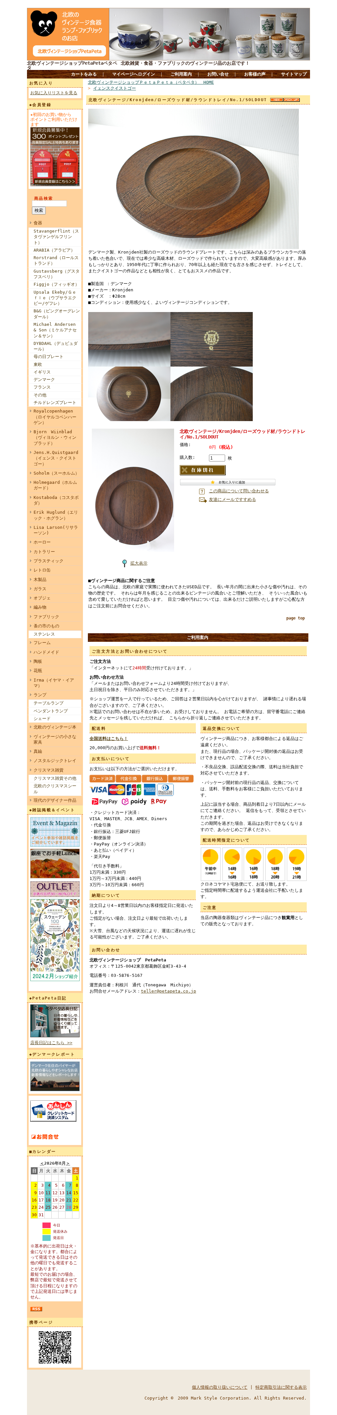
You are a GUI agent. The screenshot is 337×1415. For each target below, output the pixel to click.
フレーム (42, 642)
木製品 (40, 579)
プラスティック (49, 560)
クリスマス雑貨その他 (55, 778)
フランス (42, 387)
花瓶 (38, 670)
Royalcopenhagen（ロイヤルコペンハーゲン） (55, 417)
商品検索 (43, 198)
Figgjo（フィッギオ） (56, 284)
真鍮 (38, 751)
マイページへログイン (133, 74)
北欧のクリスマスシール (55, 788)
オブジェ (42, 597)
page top (295, 618)
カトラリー (44, 551)
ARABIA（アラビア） (54, 250)
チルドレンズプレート (55, 402)
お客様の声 (255, 74)
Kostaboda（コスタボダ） (56, 500)
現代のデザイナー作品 (55, 800)
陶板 (38, 661)
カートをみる (84, 74)
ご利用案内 (181, 74)
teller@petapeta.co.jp (168, 991)
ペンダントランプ (51, 710)
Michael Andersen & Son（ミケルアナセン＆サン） (55, 330)
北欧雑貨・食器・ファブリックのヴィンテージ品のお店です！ (185, 63)
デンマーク (44, 379)
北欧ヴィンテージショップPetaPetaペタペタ (72, 65)
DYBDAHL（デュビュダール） (56, 346)
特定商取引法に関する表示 (281, 1387)
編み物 (40, 607)
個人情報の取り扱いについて (219, 1387)
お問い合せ (218, 74)
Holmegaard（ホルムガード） (55, 485)
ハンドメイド (46, 652)
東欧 (38, 364)
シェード (42, 718)
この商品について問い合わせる (239, 490)
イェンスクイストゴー (114, 88)
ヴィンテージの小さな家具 (55, 739)
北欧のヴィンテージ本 (55, 727)
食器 (38, 222)
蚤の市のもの (46, 625)
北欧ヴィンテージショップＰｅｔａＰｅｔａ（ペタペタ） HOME (151, 82)
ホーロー (42, 542)
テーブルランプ (49, 703)
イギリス (42, 372)
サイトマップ (294, 74)
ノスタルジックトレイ (55, 760)
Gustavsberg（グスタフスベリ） (57, 274)
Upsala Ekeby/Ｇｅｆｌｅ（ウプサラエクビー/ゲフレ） (55, 298)
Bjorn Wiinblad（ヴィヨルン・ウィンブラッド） (55, 437)
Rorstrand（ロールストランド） (56, 260)
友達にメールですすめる (232, 499)
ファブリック (46, 616)
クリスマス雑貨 (49, 770)
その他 (40, 395)
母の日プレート (49, 356)
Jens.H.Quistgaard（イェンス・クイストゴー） (56, 458)
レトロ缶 (42, 570)
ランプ (40, 694)
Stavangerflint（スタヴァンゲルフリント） (56, 237)
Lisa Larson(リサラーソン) (56, 530)
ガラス (40, 588)
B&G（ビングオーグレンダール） (57, 313)
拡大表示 (138, 563)
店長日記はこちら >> (51, 1042)
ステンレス (44, 634)
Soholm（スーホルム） (56, 473)
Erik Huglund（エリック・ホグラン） (56, 515)
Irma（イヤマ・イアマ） (54, 683)
